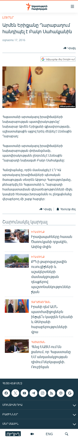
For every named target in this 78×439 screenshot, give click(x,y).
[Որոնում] (67, 434)
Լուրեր (8, 17)
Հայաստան (38, 342)
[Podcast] (60, 393)
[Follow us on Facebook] (6, 393)
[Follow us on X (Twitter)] (15, 393)
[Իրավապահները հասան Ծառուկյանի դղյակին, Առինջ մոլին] (17, 236)
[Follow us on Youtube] (24, 393)
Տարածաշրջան (40, 302)
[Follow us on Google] (70, 393)
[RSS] (51, 393)
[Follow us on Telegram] (33, 393)
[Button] (69, 48)
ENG (49, 434)
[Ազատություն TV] (32, 434)
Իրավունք (38, 231)
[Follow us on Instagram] (42, 393)
